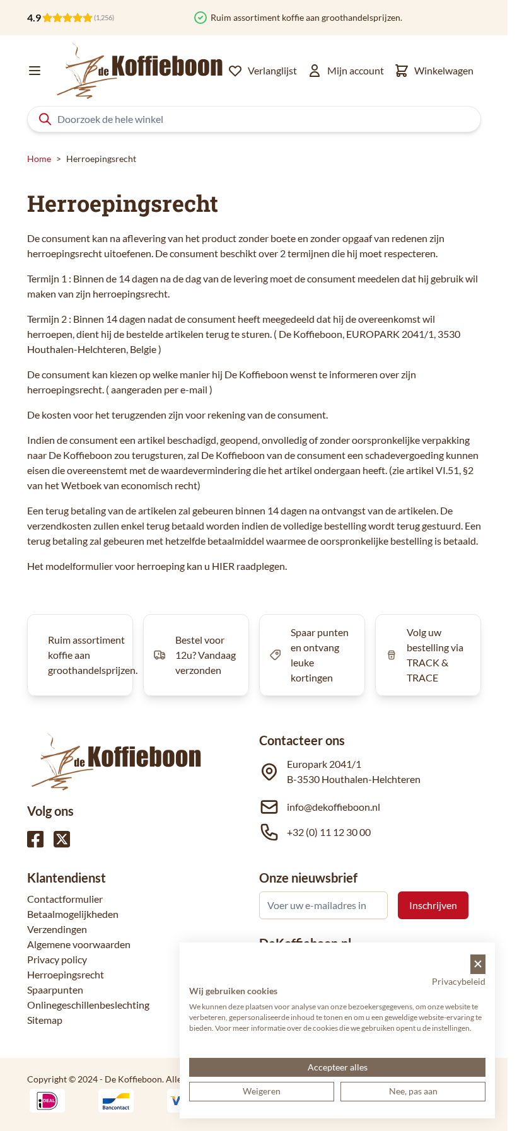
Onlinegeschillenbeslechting (88, 1005)
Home (39, 158)
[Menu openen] (34, 70)
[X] (62, 839)
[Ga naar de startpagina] (140, 70)
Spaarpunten (55, 989)
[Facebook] (35, 839)
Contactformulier (65, 899)
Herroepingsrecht (65, 974)
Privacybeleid (458, 981)
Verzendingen (57, 929)
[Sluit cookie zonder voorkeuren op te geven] (477, 964)
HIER (223, 566)
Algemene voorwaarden (79, 944)
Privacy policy (57, 959)
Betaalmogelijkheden (73, 914)
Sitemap (44, 1020)
